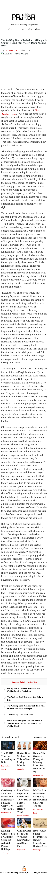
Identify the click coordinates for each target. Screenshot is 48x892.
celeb (30, 29)
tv (15, 29)
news (22, 29)
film (9, 29)
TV (16, 50)
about (37, 29)
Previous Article (18, 681)
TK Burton (9, 50)
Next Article (32, 681)
